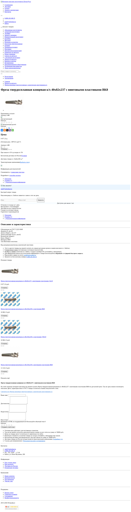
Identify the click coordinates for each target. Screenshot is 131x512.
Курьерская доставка (11, 468)
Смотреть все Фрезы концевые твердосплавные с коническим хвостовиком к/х (26, 391)
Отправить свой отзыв (8, 427)
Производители (10, 478)
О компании (9, 5)
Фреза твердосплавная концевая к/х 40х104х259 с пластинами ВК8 (23, 309)
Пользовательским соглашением (34, 441)
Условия (24, 155)
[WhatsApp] (13, 130)
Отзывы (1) (8, 180)
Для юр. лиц (9, 481)
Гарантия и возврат (11, 494)
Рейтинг (3, 423)
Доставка (8, 6)
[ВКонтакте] (2, 130)
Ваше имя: (4, 395)
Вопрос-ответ (9, 492)
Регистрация (9, 76)
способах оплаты (15, 175)
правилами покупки (17, 172)
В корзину (4, 149)
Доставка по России (11, 466)
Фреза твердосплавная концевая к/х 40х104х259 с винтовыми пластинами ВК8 (27, 365)
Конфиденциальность (12, 498)
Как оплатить (9, 464)
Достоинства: (5, 403)
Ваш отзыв (4, 420)
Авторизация (9, 78)
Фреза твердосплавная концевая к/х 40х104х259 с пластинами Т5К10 (23, 337)
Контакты (8, 12)
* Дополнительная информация (15, 182)
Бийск (7, 23)
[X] (7, 130)
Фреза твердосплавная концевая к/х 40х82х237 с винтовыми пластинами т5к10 (27, 281)
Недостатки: (5, 411)
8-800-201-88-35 (10, 18)
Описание (8, 179)
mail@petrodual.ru (6, 189)
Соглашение (9, 496)
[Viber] (10, 130)
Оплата (7, 8)
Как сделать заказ (10, 462)
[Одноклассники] (4, 130)
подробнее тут (58, 439)
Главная (7, 81)
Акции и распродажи (12, 10)
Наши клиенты (9, 476)
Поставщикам (9, 479)
